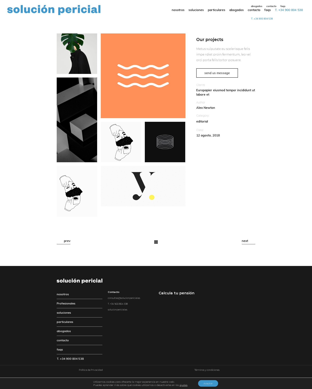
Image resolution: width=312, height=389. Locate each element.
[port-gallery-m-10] (143, 186)
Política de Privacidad (91, 369)
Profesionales (66, 303)
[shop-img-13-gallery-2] (77, 191)
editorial (202, 121)
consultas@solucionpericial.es (124, 297)
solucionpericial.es (117, 309)
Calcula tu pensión (176, 293)
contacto (63, 340)
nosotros (63, 294)
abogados (64, 331)
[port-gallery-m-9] (77, 120)
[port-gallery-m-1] (165, 142)
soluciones (64, 312)
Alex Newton (205, 107)
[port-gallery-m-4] (121, 142)
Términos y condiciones (207, 369)
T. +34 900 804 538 (70, 358)
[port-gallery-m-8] (77, 53)
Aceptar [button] (208, 383)
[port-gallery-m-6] (143, 75)
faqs (60, 349)
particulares (65, 322)
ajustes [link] (183, 385)
